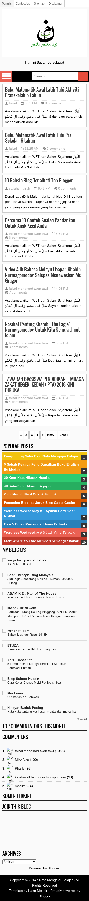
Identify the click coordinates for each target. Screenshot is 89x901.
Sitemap (39, 3)
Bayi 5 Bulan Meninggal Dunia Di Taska (36, 524)
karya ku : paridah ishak (26, 560)
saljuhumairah (19, 188)
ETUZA (13, 645)
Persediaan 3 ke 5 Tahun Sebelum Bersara (36, 597)
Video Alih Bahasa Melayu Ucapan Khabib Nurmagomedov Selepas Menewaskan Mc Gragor (43, 275)
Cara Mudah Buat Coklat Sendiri (30, 494)
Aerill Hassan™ (19, 660)
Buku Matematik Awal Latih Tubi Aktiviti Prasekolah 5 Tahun (42, 92)
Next (51, 435)
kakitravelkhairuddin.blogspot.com (40, 777)
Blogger (53, 868)
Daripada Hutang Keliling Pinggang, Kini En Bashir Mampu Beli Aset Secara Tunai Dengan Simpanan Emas (41, 616)
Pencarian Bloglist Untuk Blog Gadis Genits (39, 502)
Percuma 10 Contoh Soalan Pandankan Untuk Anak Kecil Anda (40, 223)
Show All (82, 719)
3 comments (18, 347)
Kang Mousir (37, 890)
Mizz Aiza (22, 759)
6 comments (18, 237)
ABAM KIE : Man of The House (31, 593)
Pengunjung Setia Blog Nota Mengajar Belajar (41, 456)
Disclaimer (55, 3)
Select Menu (6, 76)
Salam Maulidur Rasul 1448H (27, 634)
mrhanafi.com (18, 631)
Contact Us (23, 3)
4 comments (18, 402)
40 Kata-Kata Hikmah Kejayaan (29, 486)
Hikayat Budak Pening (25, 708)
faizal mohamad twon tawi (28, 234)
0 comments (54, 103)
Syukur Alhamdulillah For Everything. (32, 649)
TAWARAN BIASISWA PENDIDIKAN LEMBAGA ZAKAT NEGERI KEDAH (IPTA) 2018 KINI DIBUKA (44, 384)
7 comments (18, 292)
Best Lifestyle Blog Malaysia (30, 575)
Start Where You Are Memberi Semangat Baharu (42, 541)
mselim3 (21, 786)
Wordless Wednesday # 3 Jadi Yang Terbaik (39, 532)
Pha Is (19, 768)
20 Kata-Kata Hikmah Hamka (27, 478)
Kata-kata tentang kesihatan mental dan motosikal (41, 711)
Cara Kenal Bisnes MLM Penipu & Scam (35, 682)
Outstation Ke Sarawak (23, 697)
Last (64, 435)
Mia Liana (15, 693)
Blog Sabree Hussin (23, 679)
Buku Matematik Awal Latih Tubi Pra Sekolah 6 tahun (38, 138)
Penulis (7, 3)
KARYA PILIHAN (19, 564)
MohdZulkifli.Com (21, 608)
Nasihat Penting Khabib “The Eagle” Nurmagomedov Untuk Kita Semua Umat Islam (42, 330)
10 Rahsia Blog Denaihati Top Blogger (39, 180)
